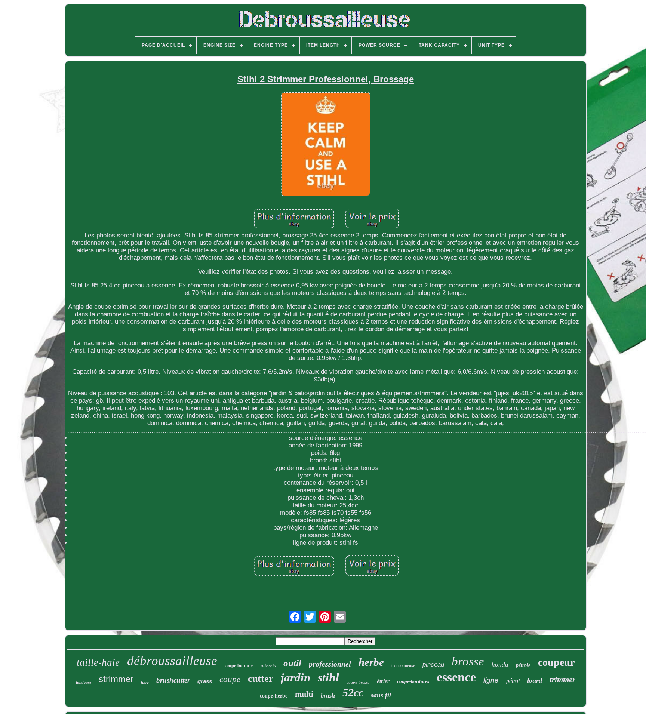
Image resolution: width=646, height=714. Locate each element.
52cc (352, 692)
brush (328, 695)
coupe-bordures (413, 681)
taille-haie (98, 662)
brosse (468, 661)
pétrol (513, 681)
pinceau (433, 664)
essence (456, 677)
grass (204, 681)
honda (500, 664)
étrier (383, 681)
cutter (260, 678)
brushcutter (173, 680)
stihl (328, 677)
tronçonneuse (403, 665)
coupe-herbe (273, 696)
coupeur (556, 662)
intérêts (268, 665)
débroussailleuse (172, 660)
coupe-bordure (239, 665)
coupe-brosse (358, 682)
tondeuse (83, 682)
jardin (295, 677)
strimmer (116, 679)
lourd (534, 680)
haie (145, 682)
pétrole (523, 665)
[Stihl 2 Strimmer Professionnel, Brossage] (326, 144)
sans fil (381, 695)
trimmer (562, 679)
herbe (371, 662)
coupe (229, 679)
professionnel (330, 664)
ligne (491, 680)
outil (292, 663)
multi (304, 694)
